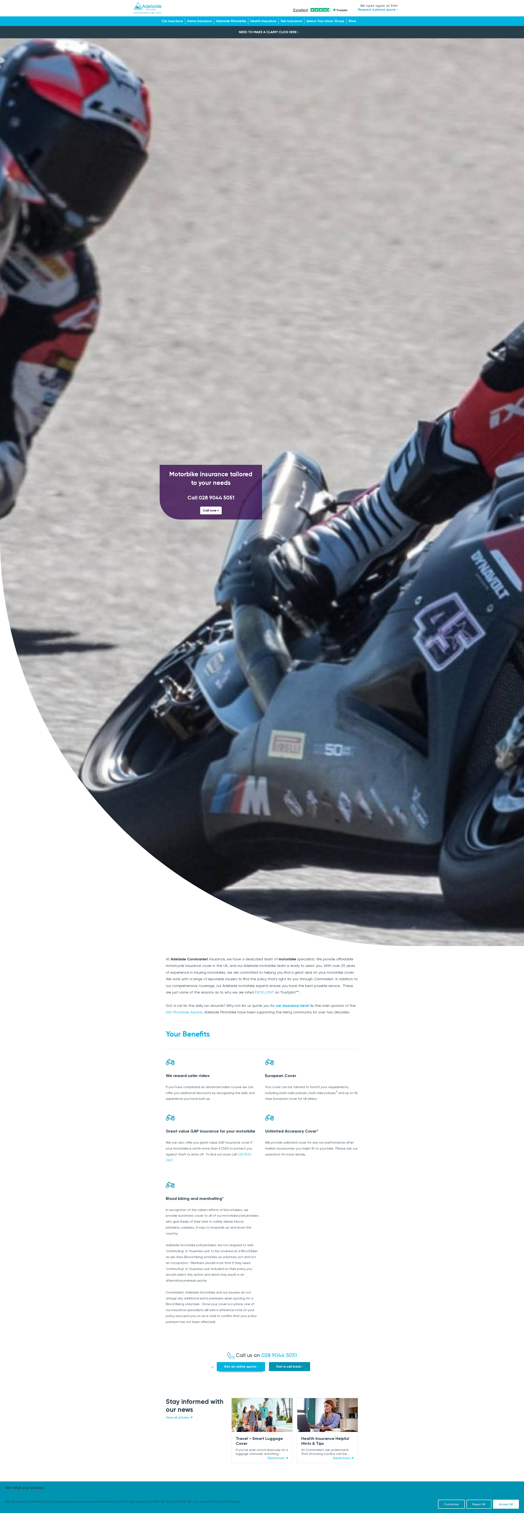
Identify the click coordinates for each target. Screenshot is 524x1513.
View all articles (177, 1417)
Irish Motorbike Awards (184, 1012)
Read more (276, 1458)
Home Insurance (199, 21)
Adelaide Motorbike (231, 21)
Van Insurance (291, 21)
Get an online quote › (241, 1366)
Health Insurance (263, 21)
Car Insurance (172, 21)
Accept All (506, 1504)
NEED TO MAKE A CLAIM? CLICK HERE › (269, 32)
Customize (451, 1504)
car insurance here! (292, 1005)
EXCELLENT (264, 992)
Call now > (211, 510)
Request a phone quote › (378, 9)
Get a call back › (289, 1366)
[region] (262, 1497)
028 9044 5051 (216, 498)
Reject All (479, 1504)
